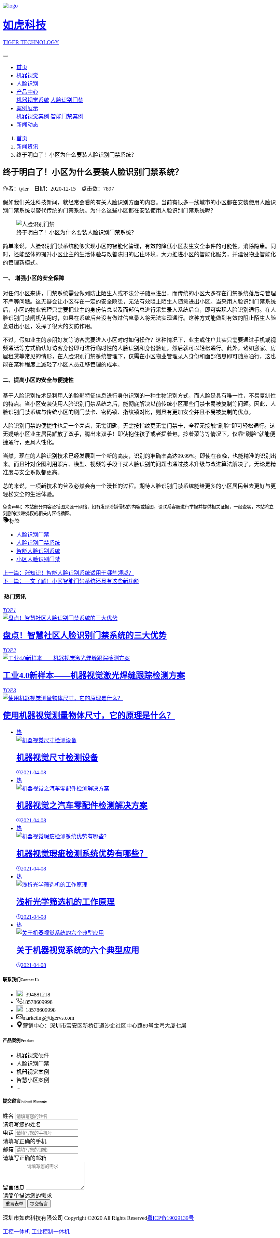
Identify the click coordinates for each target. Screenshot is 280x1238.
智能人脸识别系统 (38, 551)
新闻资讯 (27, 147)
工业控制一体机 (50, 1232)
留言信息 (14, 1187)
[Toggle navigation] (5, 56)
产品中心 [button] (27, 92)
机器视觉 (27, 75)
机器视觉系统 (32, 100)
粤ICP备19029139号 (170, 1218)
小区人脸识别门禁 (38, 559)
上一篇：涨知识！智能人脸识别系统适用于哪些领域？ (68, 573)
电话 (8, 1133)
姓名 (8, 1116)
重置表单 (14, 1204)
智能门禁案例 (67, 116)
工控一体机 (16, 1232)
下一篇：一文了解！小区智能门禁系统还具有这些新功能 (71, 581)
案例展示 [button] (27, 108)
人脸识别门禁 (67, 100)
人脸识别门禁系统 (38, 543)
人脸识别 (27, 84)
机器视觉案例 (32, 116)
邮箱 (8, 1149)
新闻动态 (27, 125)
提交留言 (39, 1204)
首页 (21, 67)
